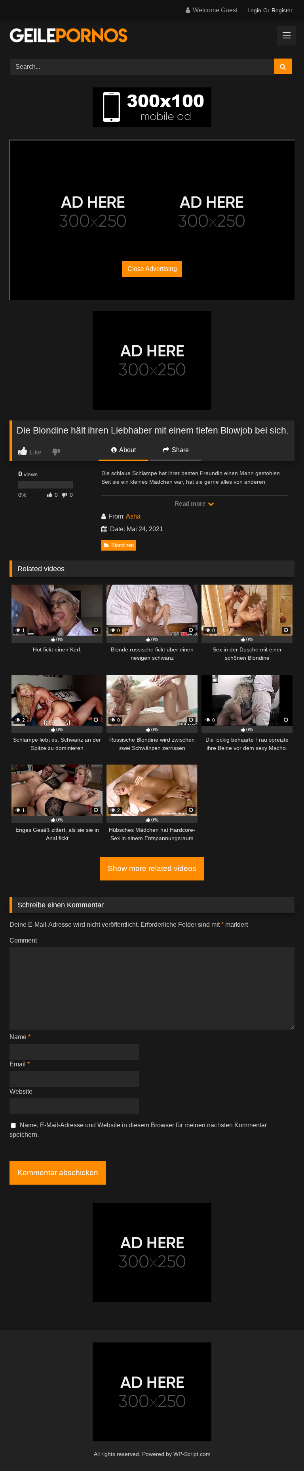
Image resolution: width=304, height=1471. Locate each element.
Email (20, 1064)
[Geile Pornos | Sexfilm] (152, 36)
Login (254, 10)
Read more (191, 503)
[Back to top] (279, 1447)
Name (20, 1037)
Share (179, 450)
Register (282, 10)
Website (21, 1091)
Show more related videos (152, 868)
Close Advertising (152, 268)
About (127, 450)
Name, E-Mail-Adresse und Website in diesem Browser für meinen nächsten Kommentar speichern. (138, 1130)
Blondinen (122, 545)
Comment (23, 940)
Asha (133, 516)
